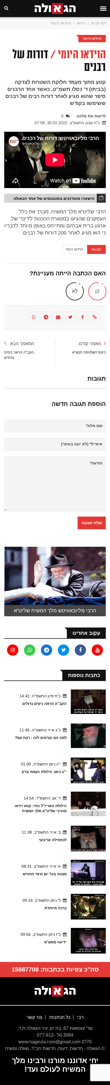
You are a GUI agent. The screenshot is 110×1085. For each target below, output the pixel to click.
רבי (80, 1017)
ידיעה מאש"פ (55, 942)
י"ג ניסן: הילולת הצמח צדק (44, 772)
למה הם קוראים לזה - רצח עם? (41, 738)
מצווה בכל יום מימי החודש (45, 874)
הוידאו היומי (60, 23)
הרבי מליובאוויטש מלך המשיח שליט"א (55, 610)
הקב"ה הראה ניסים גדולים (44, 704)
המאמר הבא (21, 343)
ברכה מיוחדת (56, 908)
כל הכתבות (59, 1017)
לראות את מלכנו (91, 116)
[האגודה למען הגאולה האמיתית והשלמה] (55, 990)
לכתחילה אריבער (53, 840)
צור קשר (34, 1017)
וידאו (81, 23)
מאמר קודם (90, 343)
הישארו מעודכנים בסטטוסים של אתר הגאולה (54, 198)
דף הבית (98, 23)
